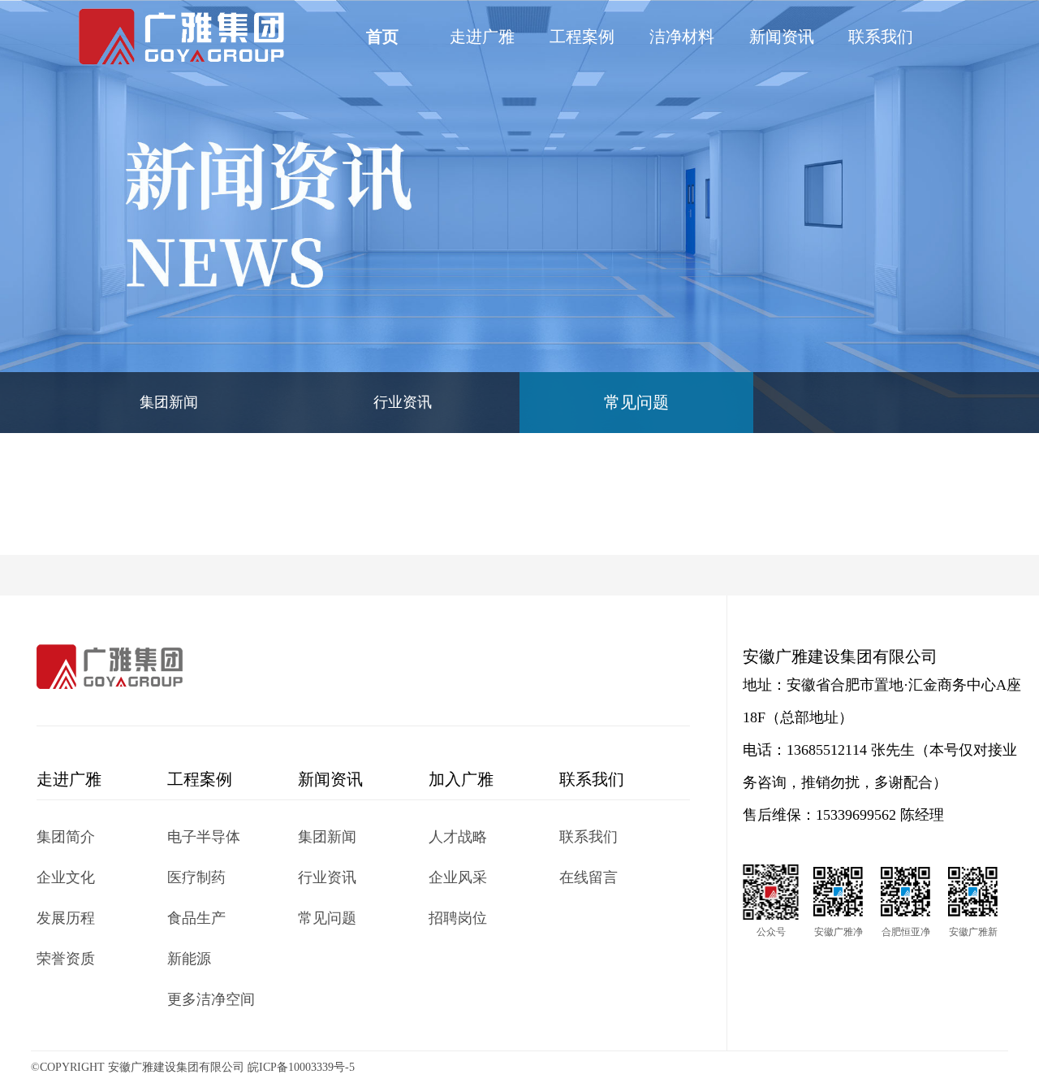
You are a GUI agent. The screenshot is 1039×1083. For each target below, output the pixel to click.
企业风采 (458, 877)
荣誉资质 (66, 959)
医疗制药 (196, 877)
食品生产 (196, 918)
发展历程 (66, 918)
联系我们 (880, 36)
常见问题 (636, 402)
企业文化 (66, 877)
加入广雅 (461, 779)
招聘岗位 (458, 918)
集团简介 (66, 837)
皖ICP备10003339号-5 (301, 1067)
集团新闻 (169, 402)
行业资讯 (402, 402)
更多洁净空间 (211, 999)
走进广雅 (482, 36)
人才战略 (458, 837)
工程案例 (582, 36)
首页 (382, 36)
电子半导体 (203, 837)
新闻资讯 (781, 36)
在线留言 (588, 877)
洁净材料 (681, 36)
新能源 (189, 959)
